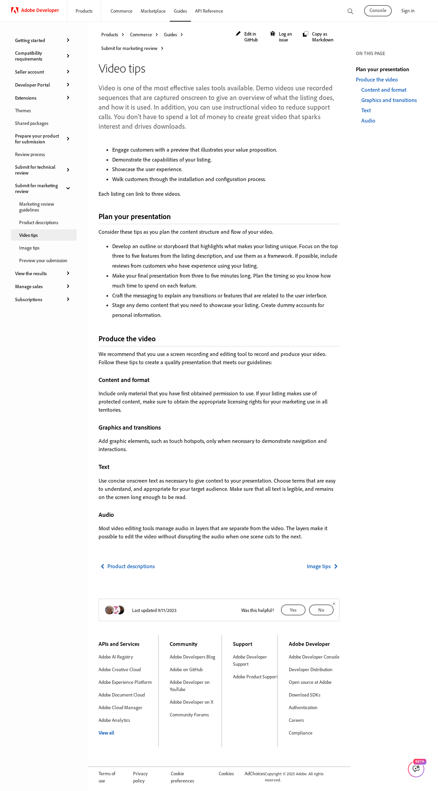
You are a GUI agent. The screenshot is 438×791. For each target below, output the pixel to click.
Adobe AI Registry (116, 657)
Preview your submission (43, 260)
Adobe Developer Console (314, 657)
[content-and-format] (154, 379)
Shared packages (31, 123)
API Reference (209, 11)
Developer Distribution (311, 669)
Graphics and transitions (389, 100)
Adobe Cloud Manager (120, 707)
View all (106, 733)
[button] (249, 36)
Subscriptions (28, 299)
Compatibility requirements (28, 56)
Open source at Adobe (310, 682)
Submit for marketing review (36, 188)
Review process (30, 154)
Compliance (300, 733)
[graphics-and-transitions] (165, 427)
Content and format (384, 89)
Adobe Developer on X (191, 702)
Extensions (26, 98)
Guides (180, 11)
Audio (368, 120)
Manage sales (29, 286)
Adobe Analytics (114, 720)
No (321, 610)
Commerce (121, 11)
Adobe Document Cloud (122, 695)
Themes (23, 110)
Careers (296, 720)
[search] (350, 12)
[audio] (118, 514)
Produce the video (377, 79)
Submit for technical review (35, 170)
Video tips (28, 235)
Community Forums (189, 714)
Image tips (29, 248)
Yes (293, 610)
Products (84, 11)
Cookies (226, 773)
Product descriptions (38, 222)
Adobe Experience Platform (125, 682)
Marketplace (153, 11)
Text (366, 110)
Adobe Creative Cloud (120, 669)
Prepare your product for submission (37, 138)
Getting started (30, 40)
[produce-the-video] (161, 338)
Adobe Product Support (255, 676)
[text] (114, 466)
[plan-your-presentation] (176, 216)
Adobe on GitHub (186, 669)
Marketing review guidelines (36, 207)
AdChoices (255, 773)
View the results (31, 273)
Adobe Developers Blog (192, 657)
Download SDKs (304, 695)
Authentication (303, 707)
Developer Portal (32, 85)
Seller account (29, 72)
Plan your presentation (382, 69)
